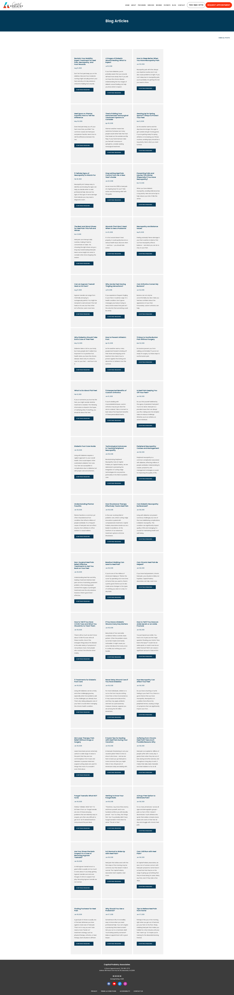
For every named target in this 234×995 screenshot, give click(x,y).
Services (151, 5)
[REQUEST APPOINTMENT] (218, 7)
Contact (181, 5)
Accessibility (125, 991)
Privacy (94, 991)
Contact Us (138, 991)
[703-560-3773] (196, 7)
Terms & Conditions (108, 991)
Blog (174, 5)
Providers (142, 5)
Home (127, 5)
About (133, 5)
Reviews (159, 5)
